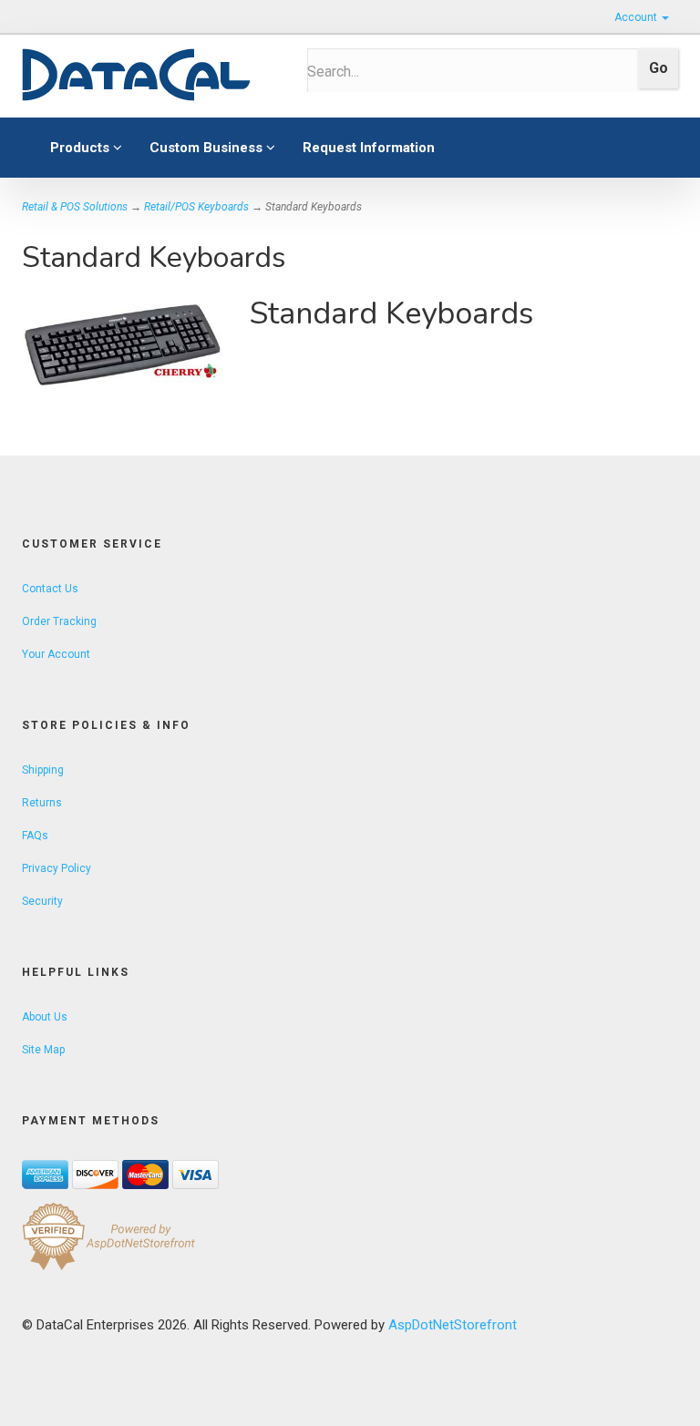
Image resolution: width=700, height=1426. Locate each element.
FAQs (35, 835)
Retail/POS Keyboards (196, 206)
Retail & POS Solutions (75, 206)
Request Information (369, 147)
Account (637, 17)
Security (42, 901)
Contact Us (50, 588)
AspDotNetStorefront (452, 1325)
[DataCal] (151, 75)
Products (81, 147)
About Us (44, 1017)
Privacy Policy (56, 868)
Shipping (43, 770)
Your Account (56, 654)
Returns (42, 802)
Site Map (43, 1049)
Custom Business (207, 147)
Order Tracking (59, 621)
